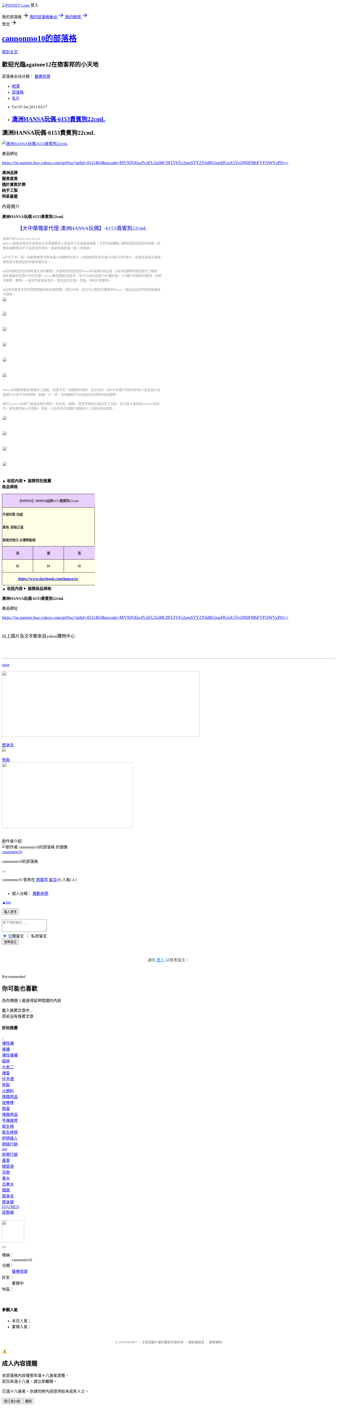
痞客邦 (42, 880)
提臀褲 (8, 1212)
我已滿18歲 (12, 1401)
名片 (16, 98)
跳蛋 (6, 1109)
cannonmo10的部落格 (39, 38)
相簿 (16, 86)
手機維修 (10, 1120)
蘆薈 (6, 1160)
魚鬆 (6, 760)
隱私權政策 (196, 1342)
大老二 (8, 1067)
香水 (6, 1178)
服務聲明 (215, 1342)
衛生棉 (8, 1126)
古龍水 (8, 1184)
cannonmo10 (12, 852)
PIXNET (131, 1342)
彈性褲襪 (10, 1055)
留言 (53, 880)
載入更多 (10, 912)
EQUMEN (10, 1207)
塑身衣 (8, 745)
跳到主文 (10, 52)
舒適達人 (10, 1138)
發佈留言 (10, 942)
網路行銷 (10, 1144)
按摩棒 (8, 1103)
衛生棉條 (10, 1132)
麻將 (6, 1061)
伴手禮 (8, 1079)
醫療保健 (42, 76)
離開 (28, 1401)
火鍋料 (8, 1091)
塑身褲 (8, 1202)
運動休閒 (40, 893)
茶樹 (6, 1172)
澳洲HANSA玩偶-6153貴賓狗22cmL (58, 119)
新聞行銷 (10, 1154)
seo (4, 1149)
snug (5, 665)
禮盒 (6, 1073)
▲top (6, 902)
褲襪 (6, 1049)
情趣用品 (10, 1097)
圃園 (6, 1190)
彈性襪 (8, 1043)
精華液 (8, 1166)
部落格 (18, 92)
